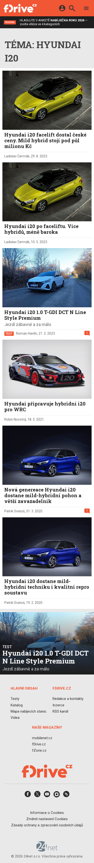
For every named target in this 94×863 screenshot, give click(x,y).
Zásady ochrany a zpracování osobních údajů (47, 825)
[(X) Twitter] (37, 796)
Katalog (17, 705)
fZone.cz (39, 750)
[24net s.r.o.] (47, 850)
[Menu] (86, 9)
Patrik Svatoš (14, 511)
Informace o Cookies (47, 813)
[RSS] (66, 796)
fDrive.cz (39, 744)
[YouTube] (47, 796)
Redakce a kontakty (68, 699)
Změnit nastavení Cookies (47, 819)
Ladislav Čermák (16, 156)
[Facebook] (28, 796)
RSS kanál (60, 711)
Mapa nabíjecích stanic (29, 711)
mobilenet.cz (42, 738)
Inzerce (58, 705)
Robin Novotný (15, 419)
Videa (15, 717)
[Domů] (20, 8)
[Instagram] (57, 796)
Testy (15, 699)
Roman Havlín (26, 333)
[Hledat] (71, 9)
